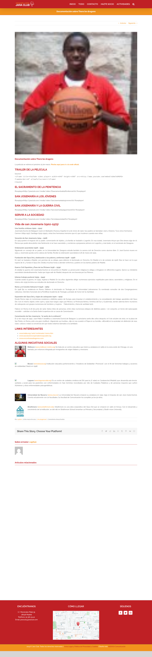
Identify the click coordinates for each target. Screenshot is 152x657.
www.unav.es (53, 395)
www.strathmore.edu (46, 407)
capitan (19, 419)
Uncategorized (41, 419)
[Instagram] (130, 613)
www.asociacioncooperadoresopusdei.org (35, 336)
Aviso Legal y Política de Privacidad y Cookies (81, 646)
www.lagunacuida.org (43, 380)
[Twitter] (125, 613)
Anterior (123, 23)
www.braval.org (40, 364)
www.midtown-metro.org (45, 347)
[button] (133, 4)
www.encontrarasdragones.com (31, 338)
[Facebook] (120, 613)
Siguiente (132, 23)
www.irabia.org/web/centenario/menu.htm (36, 333)
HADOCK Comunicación (116, 646)
